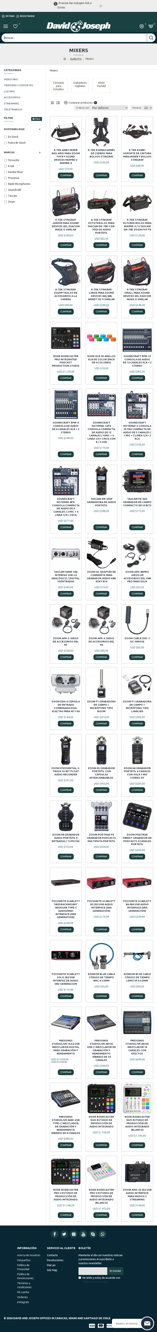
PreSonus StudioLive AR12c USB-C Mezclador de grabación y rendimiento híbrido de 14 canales (101, 1050)
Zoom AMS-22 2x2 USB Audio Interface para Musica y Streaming (137, 1194)
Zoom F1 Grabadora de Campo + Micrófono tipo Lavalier (137, 706)
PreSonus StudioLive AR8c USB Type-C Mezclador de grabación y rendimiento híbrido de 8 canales (65, 1124)
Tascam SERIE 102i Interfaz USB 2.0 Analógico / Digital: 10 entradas (66, 576)
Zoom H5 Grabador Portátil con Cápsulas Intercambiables (101, 773)
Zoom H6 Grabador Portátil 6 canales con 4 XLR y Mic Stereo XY (137, 773)
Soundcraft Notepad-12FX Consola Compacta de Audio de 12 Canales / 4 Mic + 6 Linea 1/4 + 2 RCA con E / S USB (101, 432)
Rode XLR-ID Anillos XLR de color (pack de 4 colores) (101, 359)
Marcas (9, 152)
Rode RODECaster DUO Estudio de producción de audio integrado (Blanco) (137, 1123)
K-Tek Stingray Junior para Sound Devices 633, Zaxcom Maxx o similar (66, 224)
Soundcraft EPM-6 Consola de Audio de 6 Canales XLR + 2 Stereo (65, 427)
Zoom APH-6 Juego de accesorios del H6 (101, 641)
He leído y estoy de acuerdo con (101, 1279)
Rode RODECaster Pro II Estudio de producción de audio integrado (65, 1194)
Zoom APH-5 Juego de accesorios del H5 (66, 641)
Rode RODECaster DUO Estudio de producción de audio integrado (101, 1121)
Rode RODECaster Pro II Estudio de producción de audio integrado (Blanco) (101, 1196)
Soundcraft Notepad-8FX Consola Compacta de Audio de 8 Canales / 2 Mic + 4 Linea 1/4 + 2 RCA (65, 506)
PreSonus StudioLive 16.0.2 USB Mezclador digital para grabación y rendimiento (66, 1047)
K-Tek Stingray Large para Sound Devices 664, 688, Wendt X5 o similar (101, 294)
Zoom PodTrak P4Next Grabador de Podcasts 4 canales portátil (137, 839)
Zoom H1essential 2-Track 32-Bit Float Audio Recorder (65, 771)
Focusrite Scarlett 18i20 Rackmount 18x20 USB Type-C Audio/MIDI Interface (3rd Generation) (66, 909)
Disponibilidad (14, 129)
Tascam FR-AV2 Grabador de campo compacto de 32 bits (137, 502)
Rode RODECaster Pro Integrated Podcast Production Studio (65, 361)
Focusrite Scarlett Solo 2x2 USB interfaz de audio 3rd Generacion (66, 979)
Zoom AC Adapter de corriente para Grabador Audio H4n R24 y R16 (101, 576)
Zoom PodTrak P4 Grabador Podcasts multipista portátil (101, 837)
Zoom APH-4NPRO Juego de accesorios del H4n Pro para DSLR (137, 576)
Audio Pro (76, 58)
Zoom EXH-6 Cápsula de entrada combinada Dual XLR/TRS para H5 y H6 (66, 706)
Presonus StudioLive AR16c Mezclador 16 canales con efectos (137, 1047)
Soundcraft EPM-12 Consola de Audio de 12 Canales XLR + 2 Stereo (137, 361)
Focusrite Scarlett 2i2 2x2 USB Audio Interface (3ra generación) (101, 906)
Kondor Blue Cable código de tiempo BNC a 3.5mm (101, 977)
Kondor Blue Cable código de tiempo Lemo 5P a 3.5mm (137, 977)
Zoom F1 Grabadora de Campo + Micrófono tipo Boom (101, 706)
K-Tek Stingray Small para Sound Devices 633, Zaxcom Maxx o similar (137, 294)
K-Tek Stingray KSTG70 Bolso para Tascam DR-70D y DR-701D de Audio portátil (101, 226)
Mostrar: (137, 107)
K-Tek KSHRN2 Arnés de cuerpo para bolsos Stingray (101, 153)
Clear (38, 119)
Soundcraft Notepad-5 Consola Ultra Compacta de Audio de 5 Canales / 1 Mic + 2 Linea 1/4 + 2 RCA (137, 430)
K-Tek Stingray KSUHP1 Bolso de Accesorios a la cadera (65, 294)
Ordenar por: (83, 107)
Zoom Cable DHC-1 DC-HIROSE (137, 640)
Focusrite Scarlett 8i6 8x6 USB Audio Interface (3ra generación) (137, 906)
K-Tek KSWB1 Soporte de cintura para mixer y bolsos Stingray (137, 155)
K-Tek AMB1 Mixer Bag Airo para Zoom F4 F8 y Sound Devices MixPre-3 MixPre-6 (66, 156)
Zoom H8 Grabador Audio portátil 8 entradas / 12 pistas (66, 837)
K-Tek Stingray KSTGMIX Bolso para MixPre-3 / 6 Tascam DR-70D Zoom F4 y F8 (137, 224)
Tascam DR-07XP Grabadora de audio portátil (101, 502)
